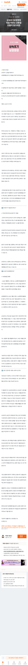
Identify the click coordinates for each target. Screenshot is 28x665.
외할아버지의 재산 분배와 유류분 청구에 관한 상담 (14, 585)
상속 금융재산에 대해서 (8, 583)
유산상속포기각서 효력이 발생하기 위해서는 (13, 549)
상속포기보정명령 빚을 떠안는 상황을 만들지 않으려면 (14, 551)
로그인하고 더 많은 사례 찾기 (16, 658)
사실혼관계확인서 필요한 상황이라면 (11, 553)
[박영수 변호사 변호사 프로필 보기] (2, 536)
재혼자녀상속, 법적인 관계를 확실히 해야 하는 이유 (14, 555)
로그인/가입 (24, 2)
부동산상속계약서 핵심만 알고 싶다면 (11, 547)
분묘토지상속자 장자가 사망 (9, 581)
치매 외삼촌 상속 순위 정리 (9, 579)
